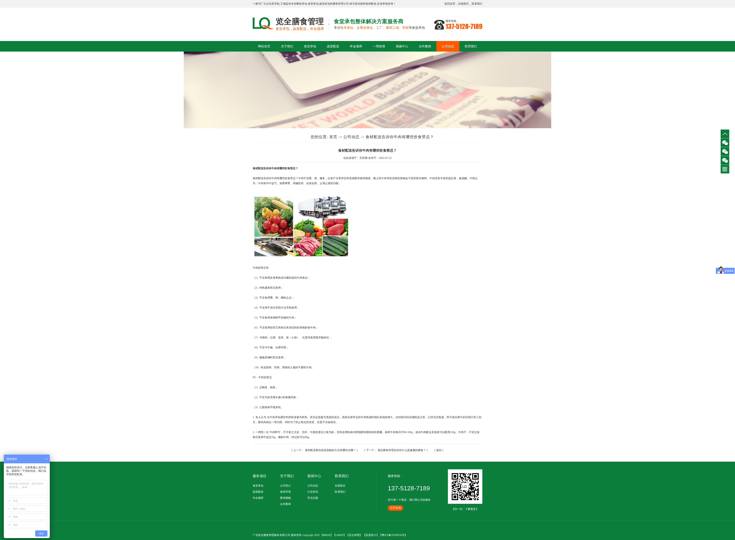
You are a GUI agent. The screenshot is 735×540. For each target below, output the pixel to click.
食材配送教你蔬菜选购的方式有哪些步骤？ (325, 450)
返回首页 (449, 3)
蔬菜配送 (333, 46)
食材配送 (371, 3)
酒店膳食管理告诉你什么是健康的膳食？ (396, 450)
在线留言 (463, 3)
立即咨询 (395, 507)
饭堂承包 (324, 3)
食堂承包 (313, 3)
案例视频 (285, 498)
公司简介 (285, 485)
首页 (333, 137)
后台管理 (354, 535)
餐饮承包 (301, 3)
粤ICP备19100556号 (393, 535)
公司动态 (448, 46)
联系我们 (477, 3)
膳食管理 (338, 3)
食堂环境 (285, 491)
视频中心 (402, 46)
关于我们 (287, 46)
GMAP (339, 535)
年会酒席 (356, 46)
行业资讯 (312, 491)
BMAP (326, 535)
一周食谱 (379, 46)
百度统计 (371, 535)
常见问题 (312, 498)
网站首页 (264, 46)
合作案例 (425, 46)
